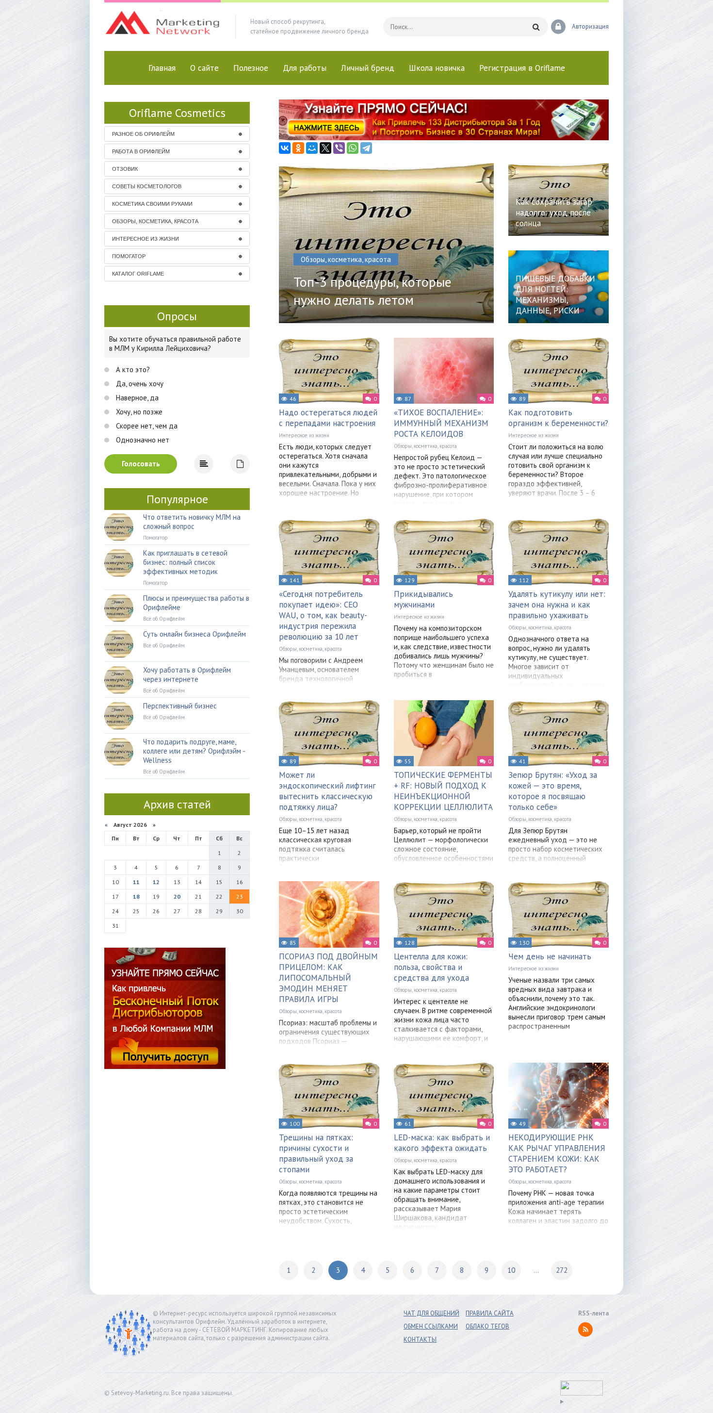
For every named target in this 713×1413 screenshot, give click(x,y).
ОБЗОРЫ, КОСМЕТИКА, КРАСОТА (155, 221)
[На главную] (162, 27)
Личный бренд (367, 68)
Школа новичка (437, 68)
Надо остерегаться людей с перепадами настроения (328, 417)
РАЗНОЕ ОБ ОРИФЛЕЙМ (143, 134)
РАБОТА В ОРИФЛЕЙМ (141, 151)
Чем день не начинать (549, 956)
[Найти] (536, 26)
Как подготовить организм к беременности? (558, 417)
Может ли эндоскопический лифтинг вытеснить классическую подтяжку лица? (327, 791)
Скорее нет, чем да (146, 425)
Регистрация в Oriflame (522, 68)
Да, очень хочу (138, 383)
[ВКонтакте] (285, 148)
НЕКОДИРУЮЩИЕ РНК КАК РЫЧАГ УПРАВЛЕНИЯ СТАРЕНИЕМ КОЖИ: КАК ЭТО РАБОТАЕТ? (556, 1153)
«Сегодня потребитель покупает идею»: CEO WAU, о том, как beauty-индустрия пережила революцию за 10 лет (323, 615)
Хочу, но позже (138, 411)
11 (136, 882)
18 (136, 896)
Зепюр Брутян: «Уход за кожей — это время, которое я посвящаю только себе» (552, 791)
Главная (162, 68)
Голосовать (141, 463)
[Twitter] (325, 148)
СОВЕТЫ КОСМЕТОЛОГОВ (146, 186)
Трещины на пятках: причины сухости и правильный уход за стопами (316, 1153)
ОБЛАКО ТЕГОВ (487, 1326)
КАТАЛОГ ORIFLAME (138, 274)
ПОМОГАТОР (129, 256)
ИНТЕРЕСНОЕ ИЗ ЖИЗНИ (145, 239)
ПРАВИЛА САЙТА (490, 1313)
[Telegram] (366, 148)
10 (511, 1270)
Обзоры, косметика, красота (425, 446)
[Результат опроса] (203, 464)
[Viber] (339, 148)
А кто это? (132, 369)
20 (177, 896)
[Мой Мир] (312, 148)
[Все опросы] (240, 464)
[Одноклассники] (298, 148)
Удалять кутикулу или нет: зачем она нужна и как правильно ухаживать (556, 605)
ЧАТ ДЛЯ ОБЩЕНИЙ (431, 1313)
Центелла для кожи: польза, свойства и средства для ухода (431, 967)
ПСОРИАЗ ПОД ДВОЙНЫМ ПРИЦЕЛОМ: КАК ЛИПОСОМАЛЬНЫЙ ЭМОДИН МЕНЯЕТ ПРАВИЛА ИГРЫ (328, 977)
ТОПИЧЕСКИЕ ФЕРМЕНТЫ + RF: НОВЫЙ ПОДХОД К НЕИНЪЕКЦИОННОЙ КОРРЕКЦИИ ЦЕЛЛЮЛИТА (443, 791)
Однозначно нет (141, 439)
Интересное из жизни (304, 435)
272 (561, 1270)
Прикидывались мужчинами (423, 599)
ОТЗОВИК (125, 169)
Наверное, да (136, 397)
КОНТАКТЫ (420, 1339)
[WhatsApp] (352, 148)
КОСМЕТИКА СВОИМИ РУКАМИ (152, 204)
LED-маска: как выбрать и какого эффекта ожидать (442, 1142)
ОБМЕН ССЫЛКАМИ (431, 1326)
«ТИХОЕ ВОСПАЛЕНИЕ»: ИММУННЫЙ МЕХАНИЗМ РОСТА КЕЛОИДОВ (441, 423)
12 (156, 882)
